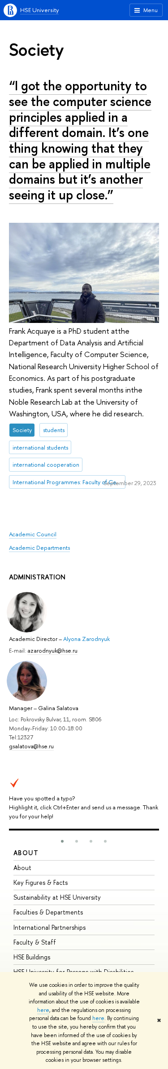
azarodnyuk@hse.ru (52, 650)
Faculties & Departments (48, 912)
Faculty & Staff (34, 942)
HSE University (39, 10)
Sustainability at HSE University (57, 897)
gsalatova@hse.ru (31, 746)
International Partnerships (49, 927)
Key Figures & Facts (40, 882)
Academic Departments (39, 547)
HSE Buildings (31, 957)
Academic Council (32, 534)
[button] (62, 841)
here (43, 1010)
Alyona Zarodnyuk (86, 639)
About (26, 852)
